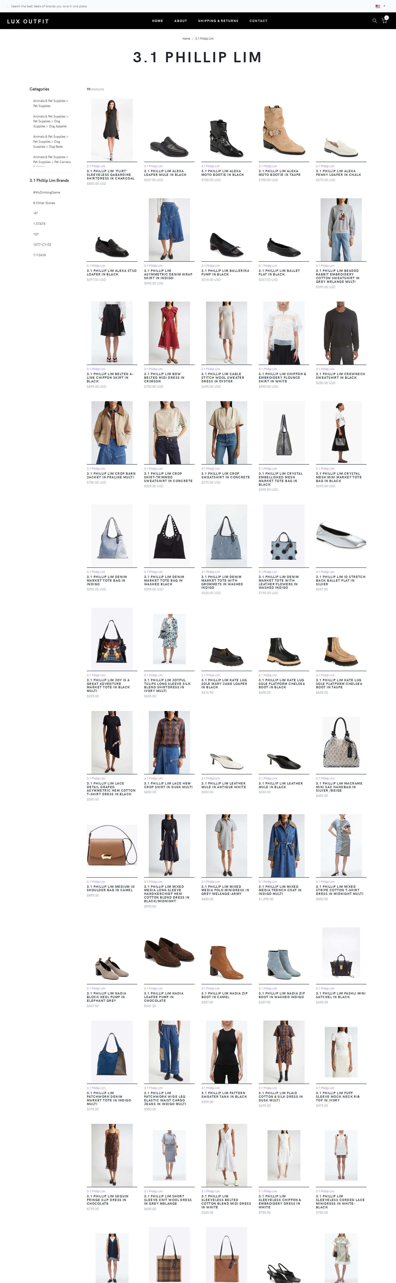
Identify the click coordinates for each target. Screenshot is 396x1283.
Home (158, 20)
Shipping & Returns (218, 20)
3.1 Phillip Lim (204, 38)
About (180, 20)
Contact (259, 20)
